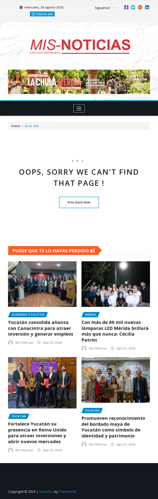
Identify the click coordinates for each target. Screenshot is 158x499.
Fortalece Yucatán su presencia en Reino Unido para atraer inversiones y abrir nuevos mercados (37, 432)
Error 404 (32, 126)
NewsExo (46, 491)
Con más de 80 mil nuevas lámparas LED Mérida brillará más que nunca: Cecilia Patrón (115, 331)
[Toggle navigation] (79, 108)
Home (15, 126)
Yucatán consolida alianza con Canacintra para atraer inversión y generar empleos (40, 328)
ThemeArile (68, 491)
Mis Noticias (24, 342)
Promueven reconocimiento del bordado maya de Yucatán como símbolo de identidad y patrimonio (113, 427)
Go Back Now (80, 202)
